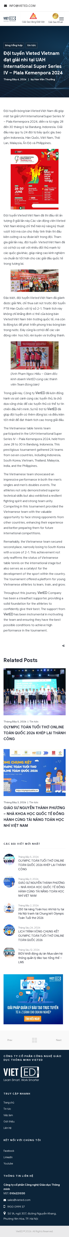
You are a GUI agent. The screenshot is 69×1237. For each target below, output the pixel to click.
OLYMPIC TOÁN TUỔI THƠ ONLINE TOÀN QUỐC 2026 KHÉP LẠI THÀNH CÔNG (35, 733)
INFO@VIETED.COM (21, 6)
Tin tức (31, 45)
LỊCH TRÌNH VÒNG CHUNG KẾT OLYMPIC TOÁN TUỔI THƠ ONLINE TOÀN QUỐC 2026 (41, 936)
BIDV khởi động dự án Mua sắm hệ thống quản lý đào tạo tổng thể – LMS (40, 958)
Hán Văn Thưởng (44, 79)
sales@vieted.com (18, 1200)
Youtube (8, 1163)
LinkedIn (8, 1157)
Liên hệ (8, 1128)
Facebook (9, 1150)
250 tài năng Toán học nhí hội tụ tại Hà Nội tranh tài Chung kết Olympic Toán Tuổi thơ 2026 (41, 914)
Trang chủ (9, 1102)
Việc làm (8, 1115)
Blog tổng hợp (13, 45)
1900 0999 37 (16, 1207)
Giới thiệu (9, 1121)
